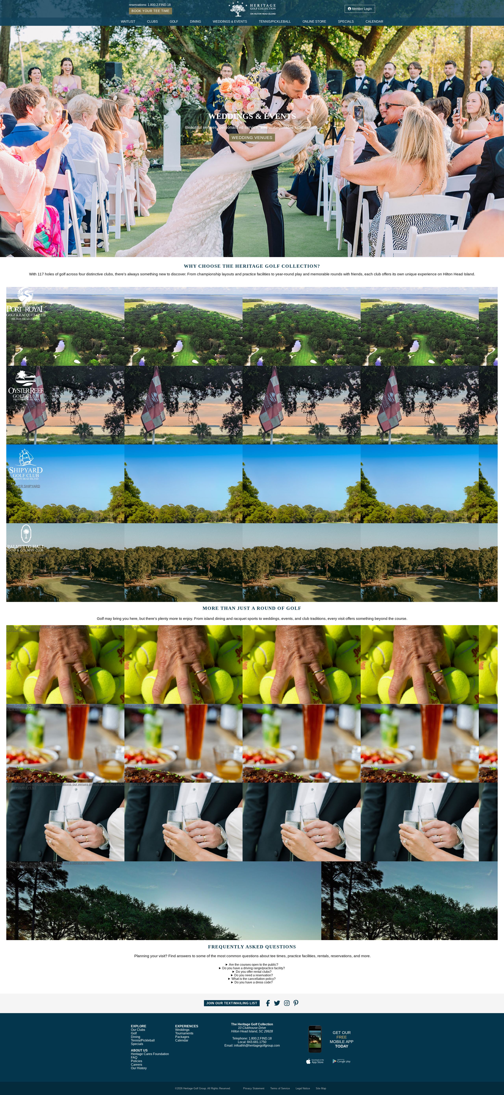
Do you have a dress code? (253, 982)
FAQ (134, 1057)
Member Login (361, 8)
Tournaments (184, 1033)
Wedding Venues (252, 137)
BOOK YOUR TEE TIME (151, 11)
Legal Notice (303, 1088)
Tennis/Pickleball (275, 21)
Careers (136, 1064)
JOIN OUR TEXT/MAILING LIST (231, 1003)
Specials (346, 21)
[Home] (252, 9)
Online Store (314, 21)
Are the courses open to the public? (253, 964)
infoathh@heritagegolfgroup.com (257, 1045)
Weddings (182, 1029)
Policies (136, 1061)
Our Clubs (138, 1029)
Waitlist (128, 21)
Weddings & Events (230, 21)
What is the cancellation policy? (254, 978)
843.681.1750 (256, 1042)
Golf (174, 21)
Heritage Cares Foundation (150, 1054)
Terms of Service (280, 1088)
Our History (139, 1068)
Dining (195, 21)
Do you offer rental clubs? (253, 971)
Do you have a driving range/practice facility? (253, 968)
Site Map (321, 1088)
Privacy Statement (253, 1088)
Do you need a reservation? (253, 975)
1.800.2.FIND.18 (159, 4)
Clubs (152, 21)
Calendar (374, 21)
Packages (182, 1037)
